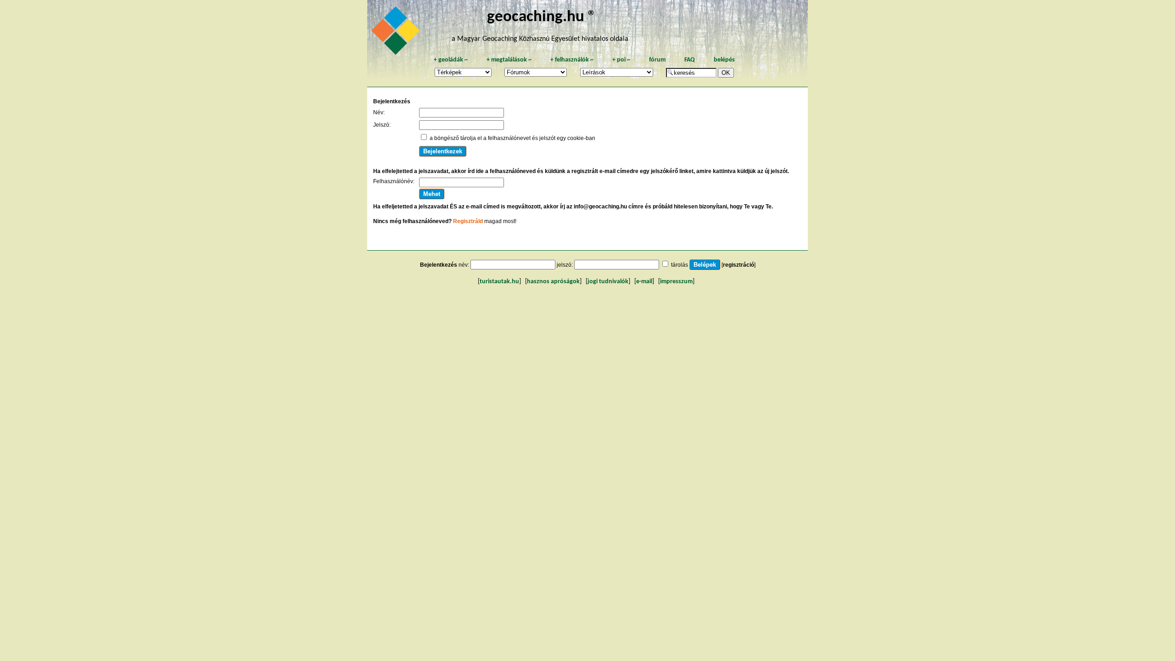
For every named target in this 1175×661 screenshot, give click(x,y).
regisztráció (738, 265)
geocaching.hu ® (541, 17)
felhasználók (572, 60)
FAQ (689, 60)
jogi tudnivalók (608, 282)
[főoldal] (397, 33)
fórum (657, 60)
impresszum (676, 282)
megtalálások (509, 60)
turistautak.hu (499, 282)
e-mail (644, 282)
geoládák (450, 60)
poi (621, 60)
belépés (724, 60)
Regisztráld (468, 221)
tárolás (679, 265)
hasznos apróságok (553, 282)
